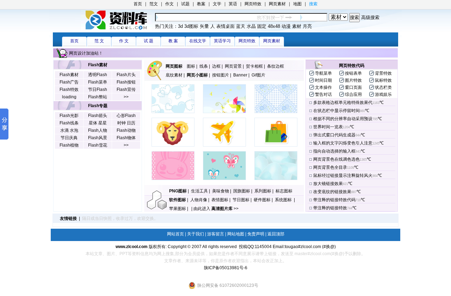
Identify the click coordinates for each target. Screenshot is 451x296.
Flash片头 (126, 74)
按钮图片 (220, 75)
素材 (296, 26)
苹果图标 (177, 208)
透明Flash (97, 74)
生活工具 (199, 191)
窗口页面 (353, 87)
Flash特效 (69, 89)
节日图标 (241, 199)
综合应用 (353, 94)
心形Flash (126, 115)
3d (180, 26)
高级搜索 (370, 17)
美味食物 (220, 191)
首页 (138, 3)
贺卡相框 (254, 66)
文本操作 (323, 87)
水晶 (251, 26)
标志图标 (284, 191)
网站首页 (175, 234)
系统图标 (284, 199)
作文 (169, 3)
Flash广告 (69, 82)
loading (69, 96)
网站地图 (235, 234)
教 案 (173, 40)
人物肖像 (198, 199)
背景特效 (383, 73)
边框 (216, 66)
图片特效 (353, 80)
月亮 (307, 26)
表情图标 (219, 199)
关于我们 (195, 234)
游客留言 (215, 234)
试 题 (148, 40)
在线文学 (197, 40)
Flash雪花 (97, 145)
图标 (191, 66)
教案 (201, 3)
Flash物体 (126, 137)
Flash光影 (69, 115)
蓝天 (240, 26)
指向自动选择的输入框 (334, 151)
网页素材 (277, 3)
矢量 (204, 26)
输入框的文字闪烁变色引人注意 (342, 143)
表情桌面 (225, 26)
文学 (217, 3)
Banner (240, 75)
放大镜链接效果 (328, 183)
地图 (297, 3)
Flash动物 (126, 130)
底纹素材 (174, 75)
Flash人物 (97, 130)
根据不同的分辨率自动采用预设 (342, 118)
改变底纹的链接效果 (332, 191)
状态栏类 (383, 87)
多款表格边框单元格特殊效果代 (342, 102)
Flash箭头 (97, 115)
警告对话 (323, 94)
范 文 (99, 40)
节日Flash (97, 89)
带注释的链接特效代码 (334, 199)
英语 (233, 3)
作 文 (124, 40)
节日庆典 (69, 137)
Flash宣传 (126, 89)
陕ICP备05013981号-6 (225, 267)
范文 (153, 3)
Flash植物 (69, 145)
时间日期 (323, 80)
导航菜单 (323, 73)
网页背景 (233, 66)
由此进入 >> (216, 208)
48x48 (274, 26)
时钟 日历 (126, 123)
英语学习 (222, 40)
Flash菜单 (97, 82)
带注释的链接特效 (330, 207)
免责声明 (255, 234)
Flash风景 (97, 137)
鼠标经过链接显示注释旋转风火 (342, 175)
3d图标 (191, 26)
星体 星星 (98, 123)
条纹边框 (275, 66)
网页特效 (253, 3)
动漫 (286, 26)
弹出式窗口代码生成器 (334, 134)
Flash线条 (69, 123)
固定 (261, 26)
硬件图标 (262, 199)
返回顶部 (275, 234)
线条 (203, 66)
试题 (185, 3)
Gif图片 (258, 75)
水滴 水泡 (69, 130)
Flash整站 (97, 96)
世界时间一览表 (328, 126)
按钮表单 (353, 73)
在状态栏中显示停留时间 (336, 110)
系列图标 (262, 191)
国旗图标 (241, 191)
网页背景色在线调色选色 (336, 159)
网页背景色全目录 (330, 167)
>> (126, 96)
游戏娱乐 (383, 94)
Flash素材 (69, 74)
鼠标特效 (383, 80)
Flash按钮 (126, 82)
